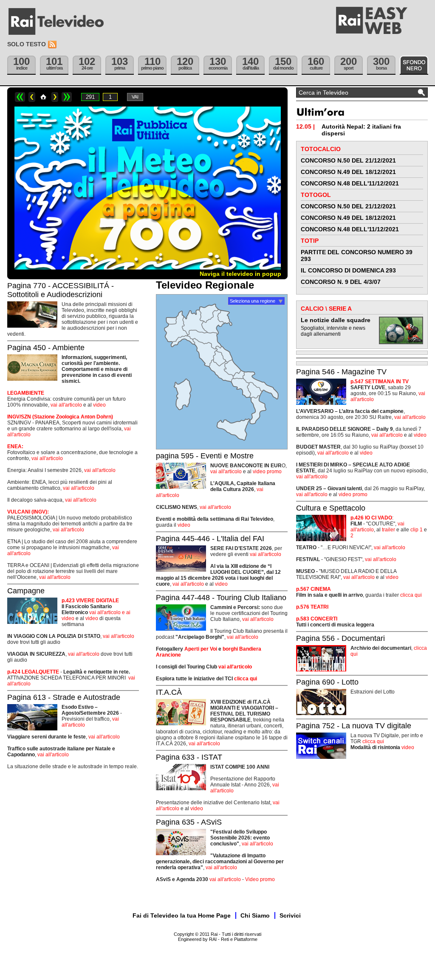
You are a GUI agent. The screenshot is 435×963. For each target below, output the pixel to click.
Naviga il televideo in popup (240, 273)
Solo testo (26, 44)
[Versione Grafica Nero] (414, 65)
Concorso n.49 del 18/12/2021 (348, 171)
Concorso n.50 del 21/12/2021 (348, 160)
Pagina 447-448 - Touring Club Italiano (221, 597)
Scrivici (290, 915)
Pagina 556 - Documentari (340, 638)
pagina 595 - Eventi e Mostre (205, 456)
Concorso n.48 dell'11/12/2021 (350, 183)
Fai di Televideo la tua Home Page (182, 915)
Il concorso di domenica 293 (348, 270)
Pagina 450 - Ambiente (46, 347)
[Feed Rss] (53, 45)
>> (67, 97)
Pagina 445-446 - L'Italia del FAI (210, 538)
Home (43, 97)
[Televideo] (60, 22)
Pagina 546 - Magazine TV (341, 372)
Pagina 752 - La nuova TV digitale (353, 726)
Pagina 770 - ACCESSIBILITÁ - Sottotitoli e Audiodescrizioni (60, 290)
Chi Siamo (255, 915)
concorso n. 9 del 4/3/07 (341, 281)
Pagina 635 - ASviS (189, 822)
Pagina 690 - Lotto (327, 682)
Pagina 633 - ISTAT (189, 757)
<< (20, 97)
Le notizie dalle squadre (335, 320)
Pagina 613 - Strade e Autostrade (63, 697)
